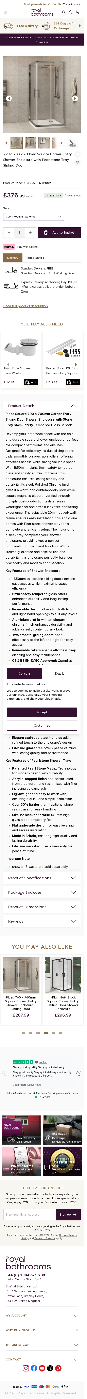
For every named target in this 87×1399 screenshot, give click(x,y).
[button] (8, 365)
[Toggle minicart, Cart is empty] (77, 12)
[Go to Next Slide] (80, 26)
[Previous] (9, 98)
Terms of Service (44, 1237)
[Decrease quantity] (8, 233)
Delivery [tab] (12, 257)
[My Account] (70, 12)
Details (59, 673)
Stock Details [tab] (35, 257)
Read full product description (25, 306)
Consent (24, 673)
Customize (42, 725)
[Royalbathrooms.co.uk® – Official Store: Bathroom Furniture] (42, 12)
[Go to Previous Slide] (4, 26)
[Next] (75, 98)
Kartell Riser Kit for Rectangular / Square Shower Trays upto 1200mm (61, 371)
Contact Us (54, 4)
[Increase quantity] (30, 233)
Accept (42, 712)
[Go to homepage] (42, 1261)
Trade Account (72, 4)
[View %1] (17, 143)
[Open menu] (5, 12)
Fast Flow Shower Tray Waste (17, 370)
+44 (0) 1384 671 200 (25, 1274)
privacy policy (42, 1228)
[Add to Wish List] (77, 162)
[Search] (63, 12)
